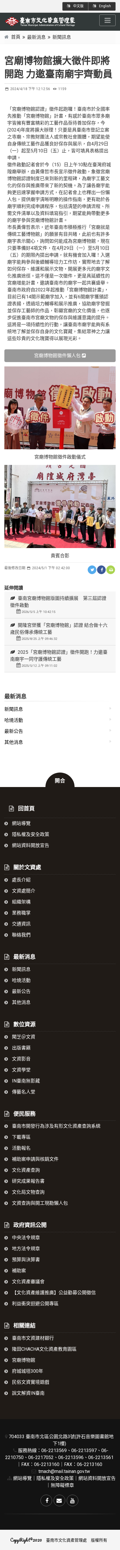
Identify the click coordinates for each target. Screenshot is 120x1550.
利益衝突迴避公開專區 (35, 1303)
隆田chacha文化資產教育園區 (44, 1349)
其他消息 (13, 742)
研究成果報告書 (28, 1181)
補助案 (18, 1270)
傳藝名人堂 (23, 1092)
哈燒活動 (13, 720)
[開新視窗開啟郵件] (59, 1500)
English (104, 6)
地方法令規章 (25, 1248)
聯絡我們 (21, 935)
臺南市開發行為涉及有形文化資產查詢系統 (55, 1126)
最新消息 (36, 37)
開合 (60, 781)
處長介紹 (21, 880)
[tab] (60, 604)
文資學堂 (21, 1070)
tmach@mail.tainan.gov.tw (63, 1471)
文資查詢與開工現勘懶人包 (39, 1203)
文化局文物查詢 (28, 1192)
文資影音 (21, 1059)
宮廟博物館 (23, 1360)
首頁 (15, 37)
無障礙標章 (62, 1485)
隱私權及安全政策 (30, 834)
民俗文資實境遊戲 (30, 1382)
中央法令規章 (25, 1237)
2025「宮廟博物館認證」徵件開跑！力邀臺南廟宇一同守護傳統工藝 (58, 658)
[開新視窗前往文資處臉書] (46, 1500)
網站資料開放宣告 (30, 845)
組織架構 (21, 902)
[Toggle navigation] (107, 20)
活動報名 (21, 1148)
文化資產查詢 (25, 1170)
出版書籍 (21, 1048)
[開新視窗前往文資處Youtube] (72, 1500)
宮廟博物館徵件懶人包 (57, 355)
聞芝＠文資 (23, 1037)
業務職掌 (21, 913)
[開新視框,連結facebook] (101, 569)
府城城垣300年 (27, 1371)
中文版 (78, 6)
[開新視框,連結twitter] (92, 569)
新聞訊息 (61, 37)
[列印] (110, 569)
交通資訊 (21, 924)
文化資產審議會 (28, 1281)
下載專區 (21, 1137)
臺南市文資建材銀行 (32, 1338)
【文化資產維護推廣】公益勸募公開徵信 (53, 1292)
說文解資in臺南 (28, 1393)
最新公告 (13, 731)
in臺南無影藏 (25, 1081)
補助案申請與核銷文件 (35, 1159)
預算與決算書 (25, 1259)
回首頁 (26, 808)
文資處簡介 (23, 891)
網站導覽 (21, 823)
